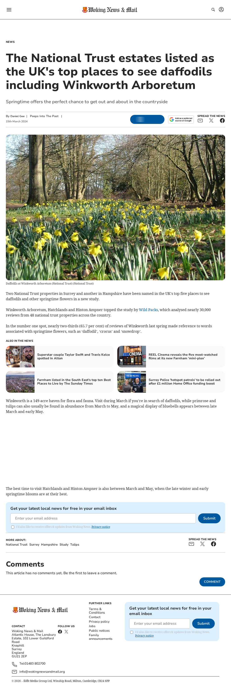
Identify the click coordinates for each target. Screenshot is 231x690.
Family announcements (100, 637)
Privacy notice (101, 526)
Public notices (99, 631)
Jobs (92, 626)
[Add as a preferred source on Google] (181, 119)
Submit (209, 518)
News (10, 42)
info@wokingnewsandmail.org (42, 672)
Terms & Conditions (97, 611)
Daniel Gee (17, 116)
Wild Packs (148, 309)
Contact (94, 617)
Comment (212, 582)
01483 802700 (35, 664)
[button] (9, 9)
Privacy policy (99, 621)
